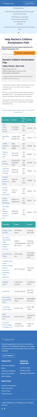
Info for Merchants (7, 388)
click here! (16, 78)
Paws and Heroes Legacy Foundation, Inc (7, 325)
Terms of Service (6, 394)
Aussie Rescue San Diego (5, 201)
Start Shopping (6, 376)
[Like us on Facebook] (4, 408)
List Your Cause (25, 368)
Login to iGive (29, 3)
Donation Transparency (8, 385)
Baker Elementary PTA (6, 316)
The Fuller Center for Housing (5, 171)
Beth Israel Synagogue (14, 110)
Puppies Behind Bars (5, 154)
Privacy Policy (6, 391)
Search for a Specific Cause (24, 53)
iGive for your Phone (7, 373)
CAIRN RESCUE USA (5, 146)
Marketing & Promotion (27, 373)
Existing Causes (25, 370)
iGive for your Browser (8, 371)
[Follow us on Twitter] (2, 408)
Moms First (5, 291)
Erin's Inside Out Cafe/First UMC (6, 300)
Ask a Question (8, 355)
